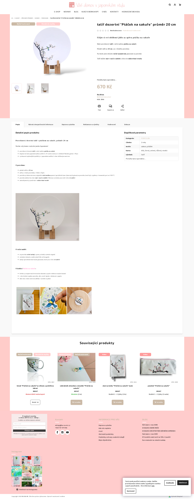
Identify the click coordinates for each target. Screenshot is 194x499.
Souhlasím (170, 483)
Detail (34, 402)
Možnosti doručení (104, 97)
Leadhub (32, 437)
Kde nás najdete (105, 428)
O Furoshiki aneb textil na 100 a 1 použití (156, 437)
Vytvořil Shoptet (176, 496)
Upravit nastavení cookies (56, 496)
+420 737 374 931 (61, 428)
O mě (101, 431)
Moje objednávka (105, 440)
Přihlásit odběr (29, 430)
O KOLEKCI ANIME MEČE (150, 428)
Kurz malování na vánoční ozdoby (153, 440)
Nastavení (130, 491)
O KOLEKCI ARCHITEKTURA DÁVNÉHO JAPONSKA (158, 431)
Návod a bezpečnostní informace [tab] (41, 124)
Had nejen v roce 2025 (150, 434)
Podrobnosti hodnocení (131, 30)
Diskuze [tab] (127, 124)
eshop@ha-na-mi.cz (62, 425)
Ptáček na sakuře (29, 268)
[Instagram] (62, 432)
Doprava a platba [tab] (68, 124)
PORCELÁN (145, 138)
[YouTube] (67, 432)
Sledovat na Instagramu (28, 489)
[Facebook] (57, 432)
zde (153, 486)
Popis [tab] (18, 124)
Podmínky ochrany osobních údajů (111, 437)
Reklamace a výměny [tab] (91, 124)
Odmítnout (183, 483)
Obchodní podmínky (106, 434)
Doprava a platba (105, 425)
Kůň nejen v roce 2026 (150, 425)
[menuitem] (57, 11)
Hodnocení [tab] (112, 124)
